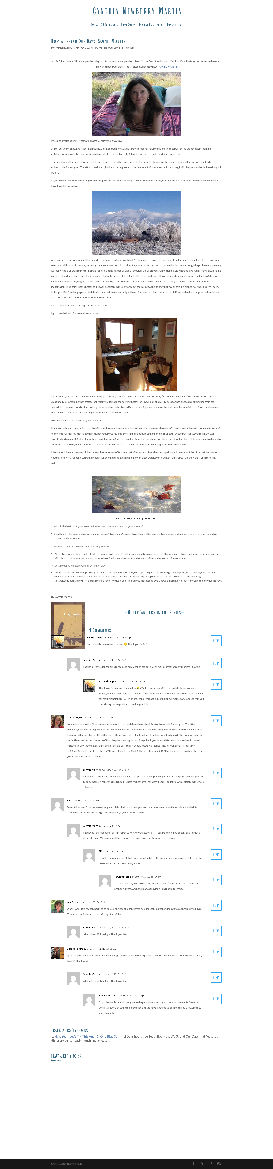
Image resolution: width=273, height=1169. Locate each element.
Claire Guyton (75, 717)
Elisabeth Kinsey (76, 948)
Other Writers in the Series (154, 612)
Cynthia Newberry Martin (66, 47)
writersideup (95, 637)
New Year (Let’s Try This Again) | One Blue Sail (86, 1036)
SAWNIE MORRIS (167, 66)
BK (79, 1056)
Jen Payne (73, 901)
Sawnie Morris (91, 659)
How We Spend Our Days (106, 47)
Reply (216, 640)
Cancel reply (56, 1060)
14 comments (127, 47)
